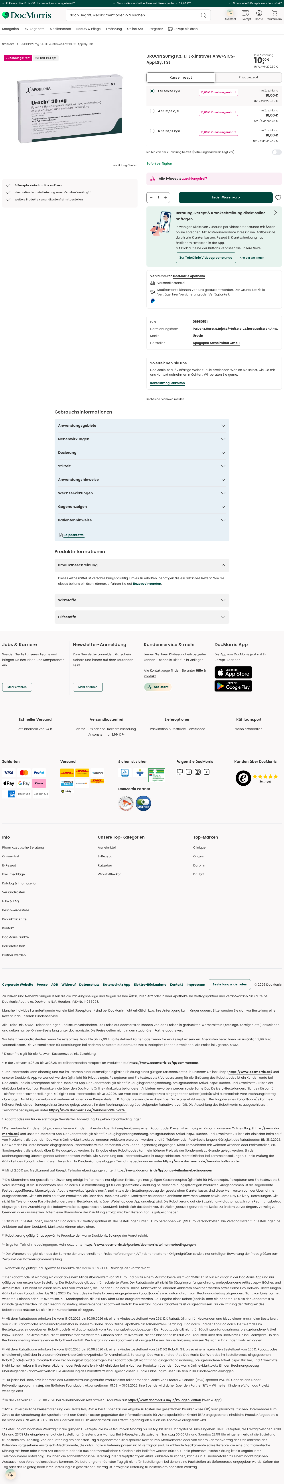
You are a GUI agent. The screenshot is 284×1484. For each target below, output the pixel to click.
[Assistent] (10, 1474)
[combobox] (138, 15)
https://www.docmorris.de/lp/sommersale (163, 1062)
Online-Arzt (10, 856)
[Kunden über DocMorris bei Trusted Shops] (258, 778)
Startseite (8, 44)
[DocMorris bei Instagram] (197, 771)
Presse (42, 984)
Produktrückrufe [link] (14, 919)
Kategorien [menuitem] (10, 29)
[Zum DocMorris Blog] (179, 771)
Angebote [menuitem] (37, 29)
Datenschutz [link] (89, 984)
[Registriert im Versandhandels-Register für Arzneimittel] (156, 775)
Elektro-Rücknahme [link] (150, 984)
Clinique (199, 847)
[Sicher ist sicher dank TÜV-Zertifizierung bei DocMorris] (125, 772)
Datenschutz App (116, 984)
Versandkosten (13, 892)
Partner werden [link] (14, 955)
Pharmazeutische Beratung (23, 847)
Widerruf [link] (68, 984)
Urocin (198, 335)
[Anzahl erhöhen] (165, 197)
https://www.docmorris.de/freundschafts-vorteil (87, 1110)
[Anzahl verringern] (151, 197)
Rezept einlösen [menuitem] (186, 29)
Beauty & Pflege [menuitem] (88, 29)
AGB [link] (54, 984)
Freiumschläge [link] (13, 874)
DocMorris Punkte (15, 937)
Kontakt (176, 984)
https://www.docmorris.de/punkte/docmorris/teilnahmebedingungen (140, 1244)
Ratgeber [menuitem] (156, 29)
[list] (70, 108)
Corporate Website (17, 984)
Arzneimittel (107, 847)
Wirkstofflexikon (110, 874)
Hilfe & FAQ (10, 901)
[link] (126, 803)
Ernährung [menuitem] (114, 29)
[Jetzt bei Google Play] (246, 685)
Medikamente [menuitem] (60, 29)
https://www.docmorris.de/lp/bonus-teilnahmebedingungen (163, 1170)
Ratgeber (105, 865)
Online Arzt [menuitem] (135, 29)
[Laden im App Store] (246, 672)
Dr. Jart (198, 874)
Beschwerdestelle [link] (15, 910)
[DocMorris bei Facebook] (188, 771)
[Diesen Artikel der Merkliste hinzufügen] (278, 197)
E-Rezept (9, 865)
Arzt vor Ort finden (252, 257)
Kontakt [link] (8, 928)
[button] (206, 258)
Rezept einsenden (147, 583)
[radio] (152, 91)
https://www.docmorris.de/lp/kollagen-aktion (164, 1400)
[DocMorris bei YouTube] (206, 771)
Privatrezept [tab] (248, 77)
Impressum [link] (196, 984)
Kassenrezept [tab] (181, 77)
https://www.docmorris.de (250, 1072)
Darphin (199, 865)
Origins (198, 856)
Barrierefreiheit (13, 946)
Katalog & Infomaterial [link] (19, 883)
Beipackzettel (74, 535)
